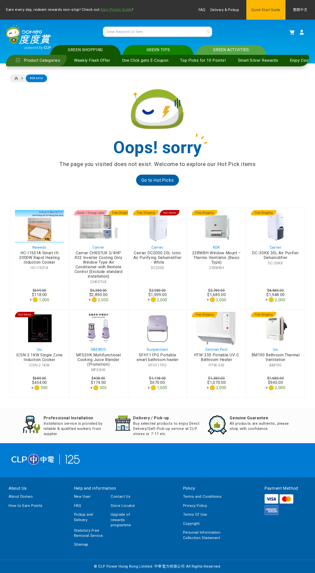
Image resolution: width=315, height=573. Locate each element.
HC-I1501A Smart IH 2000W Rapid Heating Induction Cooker (39, 258)
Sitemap (81, 544)
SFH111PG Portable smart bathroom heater (157, 357)
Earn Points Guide (116, 9)
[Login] (301, 32)
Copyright (191, 523)
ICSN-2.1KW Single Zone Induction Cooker (39, 357)
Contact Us (120, 496)
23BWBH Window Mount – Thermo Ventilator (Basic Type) (216, 258)
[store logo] (28, 37)
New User (82, 496)
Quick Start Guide (266, 10)
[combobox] (157, 32)
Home (16, 78)
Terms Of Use (195, 514)
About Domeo (21, 496)
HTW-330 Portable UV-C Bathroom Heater (216, 357)
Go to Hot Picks (157, 180)
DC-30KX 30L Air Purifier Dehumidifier (275, 255)
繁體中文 (300, 10)
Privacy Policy (195, 505)
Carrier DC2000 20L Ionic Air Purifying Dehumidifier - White (157, 258)
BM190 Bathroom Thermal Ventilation (276, 357)
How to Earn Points (26, 505)
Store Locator (123, 505)
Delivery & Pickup (224, 10)
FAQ (202, 10)
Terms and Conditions (202, 496)
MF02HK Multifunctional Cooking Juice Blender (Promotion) (98, 360)
